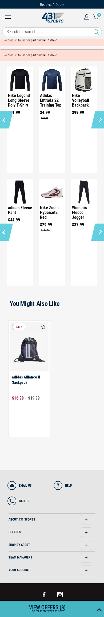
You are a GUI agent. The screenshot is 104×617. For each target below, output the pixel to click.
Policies (15, 532)
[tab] (52, 520)
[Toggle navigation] (8, 17)
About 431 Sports (22, 519)
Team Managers (20, 557)
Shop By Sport (19, 545)
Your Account (19, 570)
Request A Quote (52, 4)
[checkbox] (43, 327)
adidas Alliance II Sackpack (26, 380)
